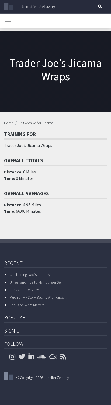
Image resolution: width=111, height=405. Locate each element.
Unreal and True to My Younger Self (36, 282)
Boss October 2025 (24, 290)
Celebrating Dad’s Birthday (29, 275)
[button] (100, 6)
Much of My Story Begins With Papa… (38, 297)
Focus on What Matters (26, 305)
